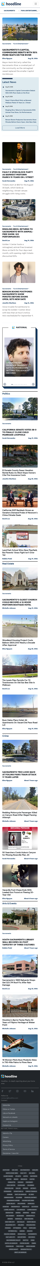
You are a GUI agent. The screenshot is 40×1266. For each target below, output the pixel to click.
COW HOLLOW (9, 1188)
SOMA (32, 1240)
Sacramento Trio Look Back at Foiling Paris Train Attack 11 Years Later (19, 774)
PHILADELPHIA (31, 1225)
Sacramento (6, 44)
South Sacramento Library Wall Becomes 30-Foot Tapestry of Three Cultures (18, 942)
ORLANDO (21, 1225)
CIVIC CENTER (11, 1185)
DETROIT (33, 1188)
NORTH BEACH (31, 1222)
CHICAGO (20, 1182)
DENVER (25, 1188)
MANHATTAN (9, 1212)
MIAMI (33, 1212)
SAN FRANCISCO (25, 1170)
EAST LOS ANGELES (20, 1194)
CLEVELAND (21, 1185)
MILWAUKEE (20, 1215)
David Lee (6, 240)
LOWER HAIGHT (32, 1209)
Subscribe (6, 1105)
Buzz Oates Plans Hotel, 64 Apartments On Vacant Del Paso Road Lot (19, 722)
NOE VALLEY (20, 1222)
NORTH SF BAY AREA (12, 1173)
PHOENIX (8, 1228)
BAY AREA (32, 1173)
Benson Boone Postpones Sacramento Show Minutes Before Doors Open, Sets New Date (17, 295)
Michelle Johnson (9, 608)
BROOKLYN (24, 1179)
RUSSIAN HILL (22, 1234)
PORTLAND (32, 1228)
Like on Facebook (9, 1113)
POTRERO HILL (12, 1231)
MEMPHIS (26, 1212)
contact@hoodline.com (9, 1098)
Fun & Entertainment (20, 44)
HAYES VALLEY (11, 1203)
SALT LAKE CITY (10, 1237)
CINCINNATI (29, 1182)
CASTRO (32, 1179)
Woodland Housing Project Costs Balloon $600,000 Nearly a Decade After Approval (18, 642)
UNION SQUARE (30, 1246)
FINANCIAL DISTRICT (31, 1197)
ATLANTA (18, 1176)
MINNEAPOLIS (30, 1215)
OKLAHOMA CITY (10, 1225)
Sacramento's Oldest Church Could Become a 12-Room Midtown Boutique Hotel (19, 602)
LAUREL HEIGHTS (9, 1209)
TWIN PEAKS (19, 1246)
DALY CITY (23, 1173)
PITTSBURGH (17, 1228)
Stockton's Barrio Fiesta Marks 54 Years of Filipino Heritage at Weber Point (18, 1022)
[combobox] (10, 11)
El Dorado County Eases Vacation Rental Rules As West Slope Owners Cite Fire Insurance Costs (19, 472)
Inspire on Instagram (10, 1121)
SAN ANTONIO (22, 1237)
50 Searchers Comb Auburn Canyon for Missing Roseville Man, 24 (19, 853)
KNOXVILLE (25, 1206)
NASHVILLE (18, 1218)
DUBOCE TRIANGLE (31, 1191)
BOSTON (8, 1179)
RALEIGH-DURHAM (9, 1234)
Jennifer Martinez (9, 303)
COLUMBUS (30, 1185)
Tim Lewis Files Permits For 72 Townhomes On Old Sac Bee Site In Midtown (18, 682)
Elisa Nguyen (7, 58)
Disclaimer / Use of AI (10, 1153)
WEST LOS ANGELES (20, 1252)
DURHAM (9, 1194)
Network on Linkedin (10, 1117)
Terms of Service (9, 1149)
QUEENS (22, 1231)
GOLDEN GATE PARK (28, 1200)
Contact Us (7, 1125)
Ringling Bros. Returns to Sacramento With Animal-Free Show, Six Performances (17, 233)
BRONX (16, 1179)
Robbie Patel (7, 559)
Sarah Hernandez (8, 181)
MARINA (18, 1212)
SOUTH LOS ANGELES (11, 1243)
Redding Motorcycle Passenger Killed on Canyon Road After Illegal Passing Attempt (19, 815)
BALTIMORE (33, 1176)
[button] (4, 384)
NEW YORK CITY (9, 1222)
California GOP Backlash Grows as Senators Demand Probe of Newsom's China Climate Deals (20, 512)
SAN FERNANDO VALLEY (13, 1240)
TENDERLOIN (9, 1246)
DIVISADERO (7, 1191)
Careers (5, 1137)
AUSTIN (25, 1176)
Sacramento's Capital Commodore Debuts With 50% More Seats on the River (19, 52)
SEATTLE (25, 1240)
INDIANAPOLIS (15, 1206)
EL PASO (31, 1194)
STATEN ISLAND (24, 1243)
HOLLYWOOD (21, 1203)
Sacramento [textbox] (9, 11)
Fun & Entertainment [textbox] (30, 11)
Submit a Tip (7, 1133)
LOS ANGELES (21, 1209)
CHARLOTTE (11, 1182)
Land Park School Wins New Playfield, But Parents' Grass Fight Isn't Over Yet (19, 552)
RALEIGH (29, 1231)
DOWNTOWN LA (18, 1191)
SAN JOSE (15, 1170)
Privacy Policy (8, 1145)
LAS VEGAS (35, 1206)
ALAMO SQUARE (8, 1176)
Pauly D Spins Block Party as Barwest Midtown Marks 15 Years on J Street (18, 174)
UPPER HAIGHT (13, 1249)
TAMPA (34, 1243)
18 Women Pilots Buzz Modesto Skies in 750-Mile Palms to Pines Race (19, 1061)
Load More (20, 128)
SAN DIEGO (31, 1237)
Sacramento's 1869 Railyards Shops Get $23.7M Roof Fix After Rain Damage (18, 982)
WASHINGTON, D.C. (26, 1249)
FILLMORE (19, 1197)
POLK (25, 1228)
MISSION (10, 1218)
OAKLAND (35, 1170)
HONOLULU (31, 1203)
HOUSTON (6, 1206)
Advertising (7, 1141)
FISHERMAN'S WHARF (13, 1200)
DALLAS (18, 1188)
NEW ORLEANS (29, 1218)
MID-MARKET (10, 1215)
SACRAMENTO (32, 1234)
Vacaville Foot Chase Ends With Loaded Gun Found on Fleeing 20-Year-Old (18, 892)
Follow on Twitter (9, 1109)
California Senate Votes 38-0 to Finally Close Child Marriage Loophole (19, 432)
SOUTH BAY (6, 1170)
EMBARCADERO (8, 1197)
